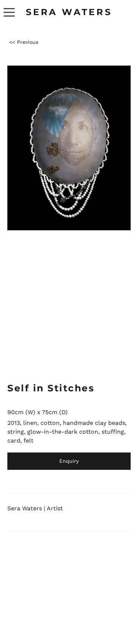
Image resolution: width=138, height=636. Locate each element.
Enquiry (69, 461)
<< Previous (23, 42)
